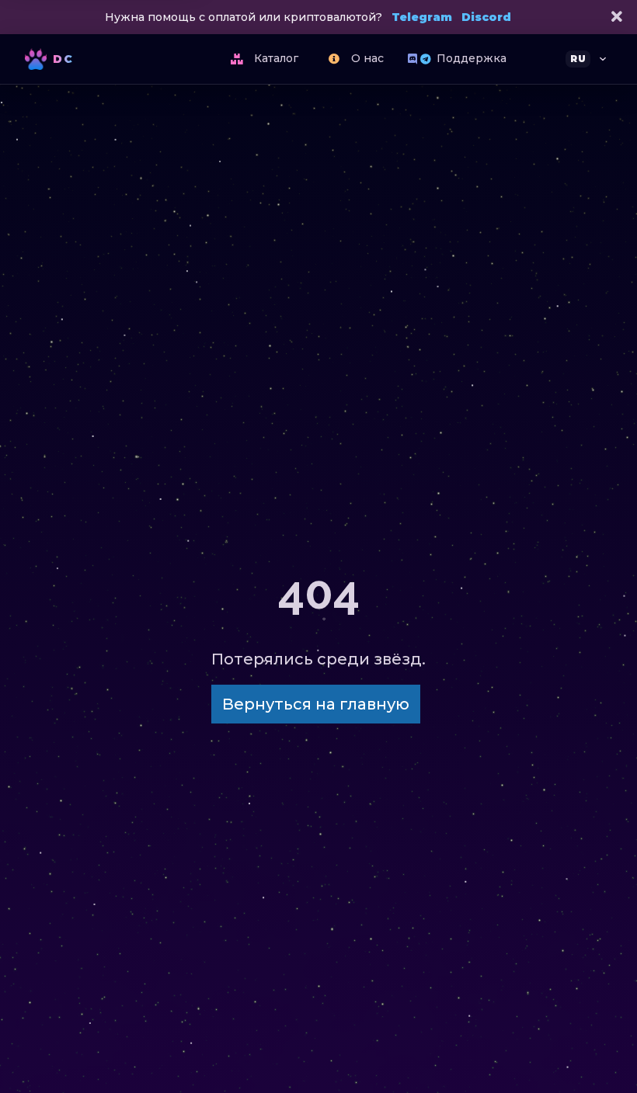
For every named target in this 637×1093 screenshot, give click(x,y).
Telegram (422, 17)
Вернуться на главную (315, 704)
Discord (486, 17)
